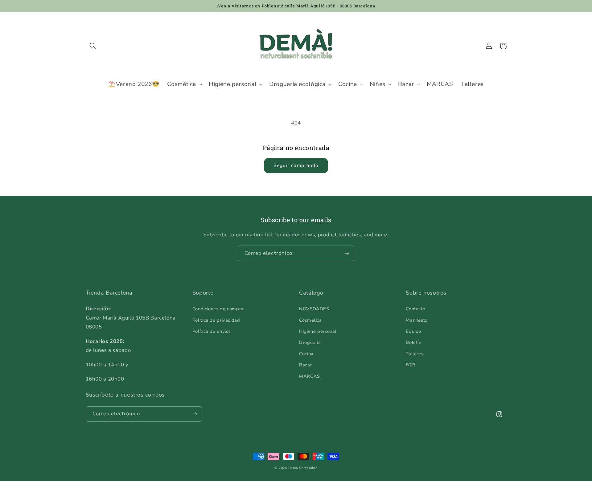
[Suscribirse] (347, 253)
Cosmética (310, 320)
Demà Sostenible (303, 468)
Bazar (305, 365)
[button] (93, 46)
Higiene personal (317, 331)
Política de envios (211, 331)
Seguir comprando (296, 165)
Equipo (413, 331)
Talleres (414, 354)
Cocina (306, 354)
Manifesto (417, 320)
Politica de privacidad (216, 320)
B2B (410, 365)
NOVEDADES (314, 309)
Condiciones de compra (218, 309)
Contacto (415, 309)
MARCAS (309, 376)
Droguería (310, 342)
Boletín (413, 342)
